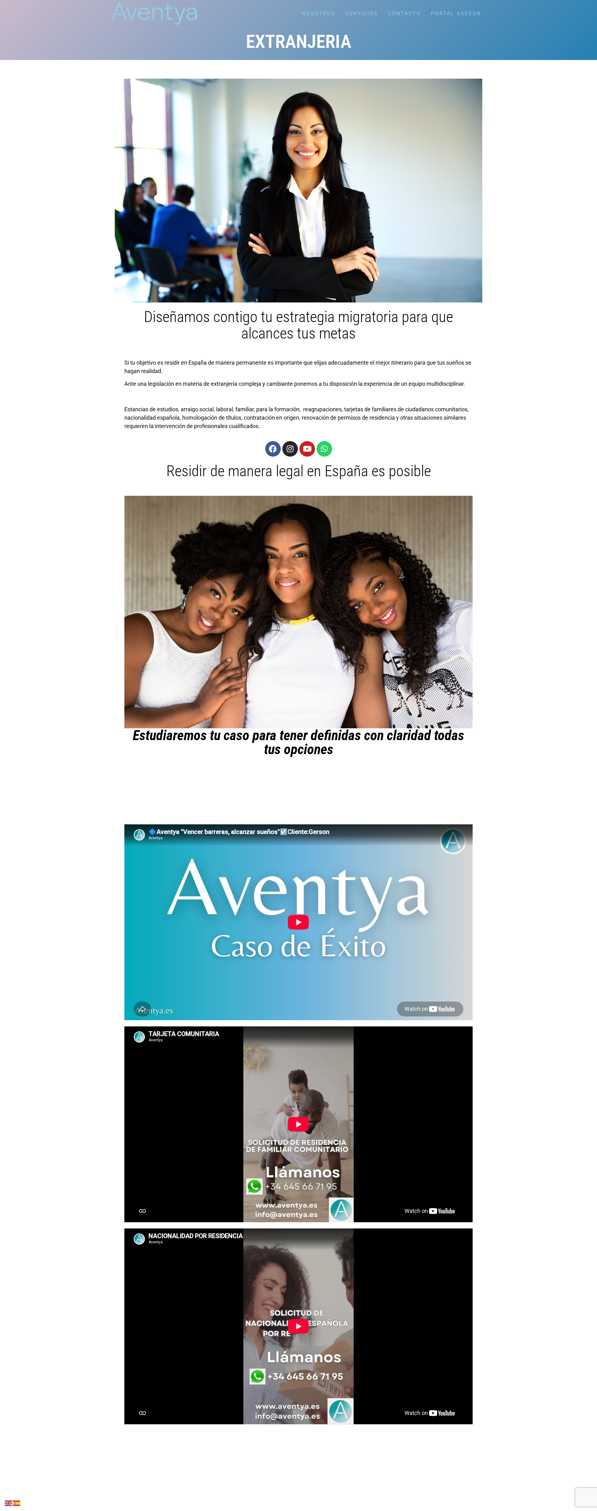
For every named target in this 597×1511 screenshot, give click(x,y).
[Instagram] (290, 449)
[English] (9, 1502)
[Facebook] (273, 449)
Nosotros (319, 13)
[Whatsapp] (324, 449)
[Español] (17, 1502)
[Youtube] (307, 449)
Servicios (361, 13)
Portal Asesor (456, 13)
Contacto (404, 13)
